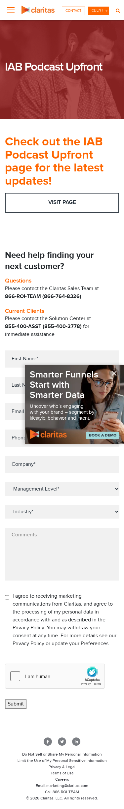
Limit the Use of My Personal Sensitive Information (62, 761)
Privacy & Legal (62, 767)
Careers (62, 779)
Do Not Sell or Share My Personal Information (62, 754)
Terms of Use (62, 773)
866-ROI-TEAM (66, 792)
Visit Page (62, 202)
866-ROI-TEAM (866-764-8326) (43, 296)
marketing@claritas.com (67, 786)
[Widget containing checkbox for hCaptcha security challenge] (55, 676)
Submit (16, 704)
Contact (73, 11)
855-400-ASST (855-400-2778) (43, 326)
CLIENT (97, 10)
